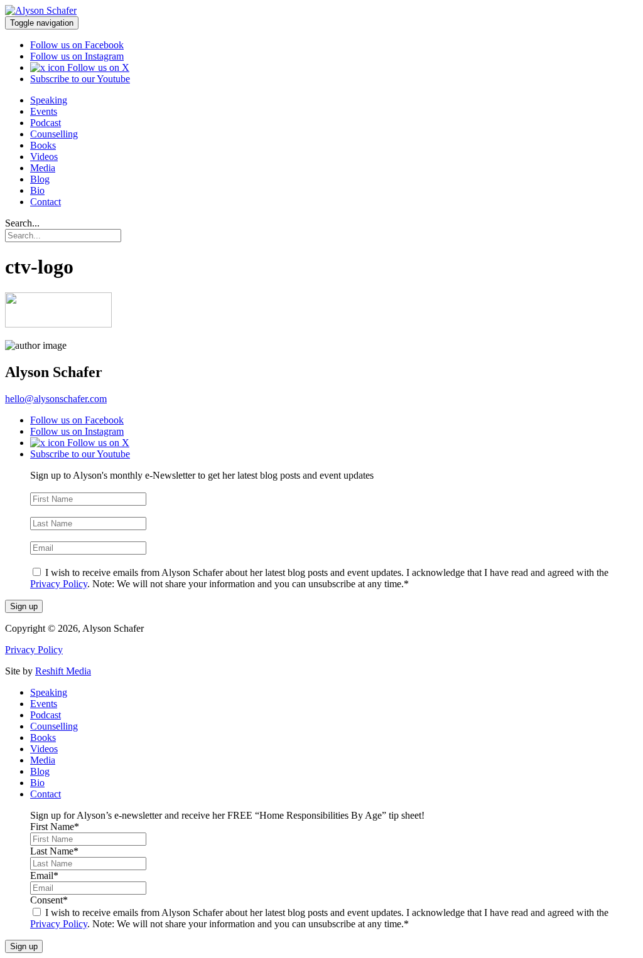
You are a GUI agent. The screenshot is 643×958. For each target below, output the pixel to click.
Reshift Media (63, 671)
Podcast (45, 122)
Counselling (54, 134)
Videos (44, 156)
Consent (49, 560)
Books (43, 145)
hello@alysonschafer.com (56, 398)
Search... (22, 223)
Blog (40, 179)
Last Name (54, 511)
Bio (37, 190)
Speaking (48, 100)
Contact (45, 201)
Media (42, 167)
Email (44, 535)
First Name (54, 486)
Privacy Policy (58, 583)
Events (43, 111)
